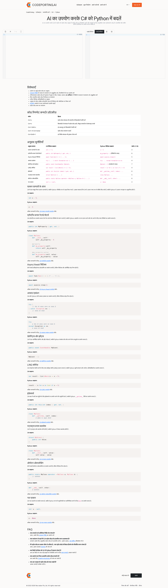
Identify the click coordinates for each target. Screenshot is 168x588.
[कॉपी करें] (106, 31)
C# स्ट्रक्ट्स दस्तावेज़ (45, 459)
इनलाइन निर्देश (43, 535)
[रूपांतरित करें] (10, 31)
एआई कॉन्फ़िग (99, 32)
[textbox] (44, 56)
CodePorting (30, 12)
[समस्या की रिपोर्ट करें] (111, 31)
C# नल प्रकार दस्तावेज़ (46, 522)
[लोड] (5, 31)
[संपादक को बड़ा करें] (20, 31)
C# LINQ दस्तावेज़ (45, 390)
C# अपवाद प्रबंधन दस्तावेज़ (47, 332)
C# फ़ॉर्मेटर (72, 541)
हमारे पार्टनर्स (95, 5)
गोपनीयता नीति (133, 585)
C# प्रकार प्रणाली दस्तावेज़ (47, 211)
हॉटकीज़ (32, 103)
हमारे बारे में (103, 5)
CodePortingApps (44, 558)
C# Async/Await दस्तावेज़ (47, 289)
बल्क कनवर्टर (65, 552)
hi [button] (127, 5)
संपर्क (136, 575)
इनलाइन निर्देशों (34, 93)
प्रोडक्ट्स (79, 5)
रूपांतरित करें (46, 12)
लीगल (140, 585)
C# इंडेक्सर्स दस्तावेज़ (45, 422)
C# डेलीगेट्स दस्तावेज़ (45, 361)
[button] (137, 5)
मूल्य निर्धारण (86, 5)
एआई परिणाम (90, 32)
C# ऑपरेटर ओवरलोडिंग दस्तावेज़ (48, 494)
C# (52, 12)
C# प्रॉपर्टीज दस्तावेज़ (45, 261)
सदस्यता (43, 547)
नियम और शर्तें (124, 585)
